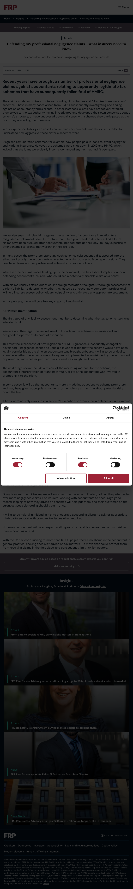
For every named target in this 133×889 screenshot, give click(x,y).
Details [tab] (67, 417)
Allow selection (66, 478)
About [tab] (110, 417)
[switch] (50, 464)
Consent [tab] (23, 417)
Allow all (109, 478)
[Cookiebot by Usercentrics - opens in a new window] (115, 408)
